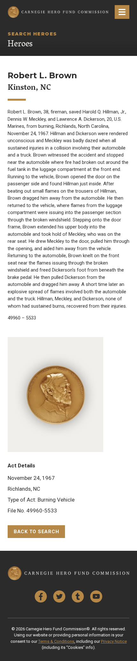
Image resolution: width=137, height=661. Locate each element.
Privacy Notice (114, 641)
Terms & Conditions (56, 641)
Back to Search (36, 531)
